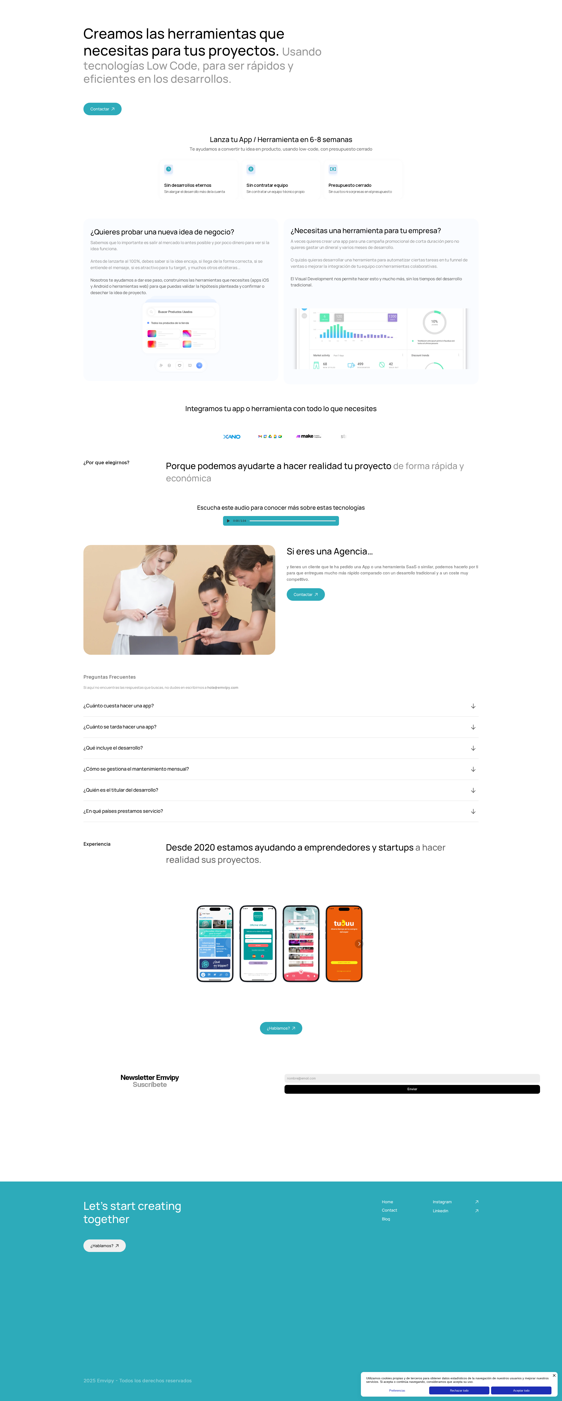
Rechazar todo (459, 1390)
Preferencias (397, 1390)
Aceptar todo (521, 1390)
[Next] (359, 943)
